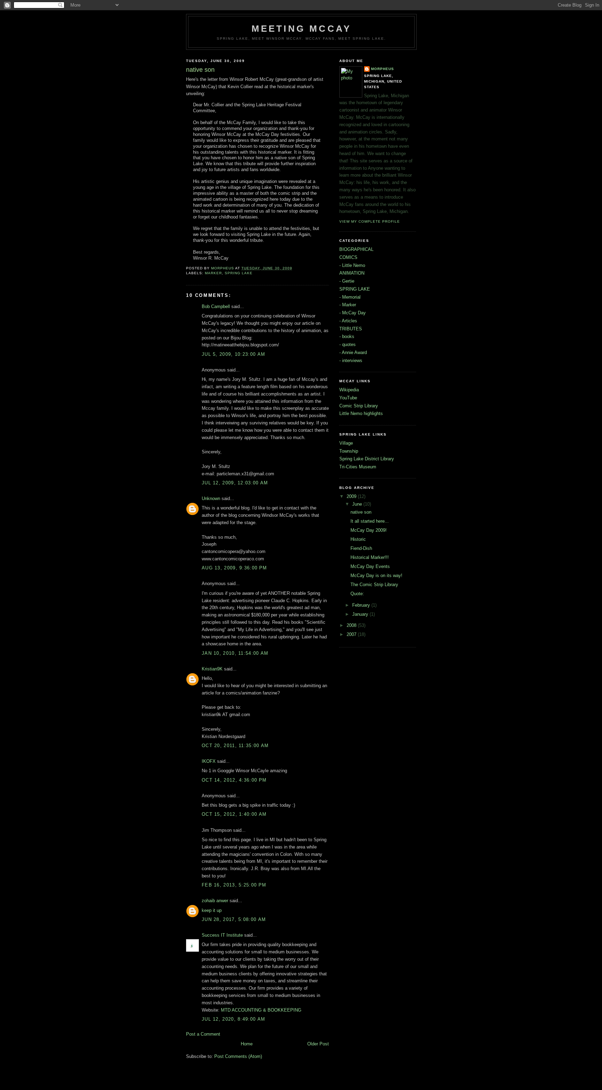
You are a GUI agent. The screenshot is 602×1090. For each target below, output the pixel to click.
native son (360, 512)
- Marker (347, 304)
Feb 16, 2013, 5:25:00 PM (234, 885)
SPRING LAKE (354, 289)
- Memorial (350, 297)
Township (348, 451)
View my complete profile (369, 221)
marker (213, 273)
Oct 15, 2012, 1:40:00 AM (234, 814)
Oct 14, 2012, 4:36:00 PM (234, 780)
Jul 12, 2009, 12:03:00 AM (235, 482)
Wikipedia (349, 389)
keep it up (212, 910)
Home (247, 1043)
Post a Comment (203, 1034)
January (361, 614)
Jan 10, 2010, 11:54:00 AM (235, 653)
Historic (358, 539)
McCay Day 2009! (368, 530)
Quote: (357, 593)
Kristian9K (212, 668)
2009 (352, 496)
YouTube (348, 397)
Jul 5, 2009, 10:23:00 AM (233, 354)
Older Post (318, 1043)
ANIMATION (351, 273)
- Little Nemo (352, 265)
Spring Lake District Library (366, 458)
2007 (352, 634)
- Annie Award (353, 352)
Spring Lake (239, 273)
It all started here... (369, 521)
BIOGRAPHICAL (356, 249)
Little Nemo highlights (361, 413)
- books (346, 336)
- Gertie (346, 281)
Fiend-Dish (361, 548)
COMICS (348, 257)
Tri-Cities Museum (357, 466)
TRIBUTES (350, 328)
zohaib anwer (215, 900)
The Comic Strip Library (374, 584)
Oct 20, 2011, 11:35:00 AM (235, 745)
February (361, 605)
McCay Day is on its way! (376, 575)
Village (346, 443)
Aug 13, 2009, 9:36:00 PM (234, 567)
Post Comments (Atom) (238, 1056)
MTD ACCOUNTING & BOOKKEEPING (261, 1010)
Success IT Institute (222, 935)
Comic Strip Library (358, 405)
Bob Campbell (216, 306)
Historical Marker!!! (369, 557)
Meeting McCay (302, 28)
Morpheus (382, 69)
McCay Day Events (370, 566)
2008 (352, 625)
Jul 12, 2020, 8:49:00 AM (233, 1019)
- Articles (348, 320)
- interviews (350, 360)
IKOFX (209, 761)
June (357, 504)
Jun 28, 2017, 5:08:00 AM (234, 919)
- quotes (347, 344)
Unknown (211, 498)
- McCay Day (352, 312)
